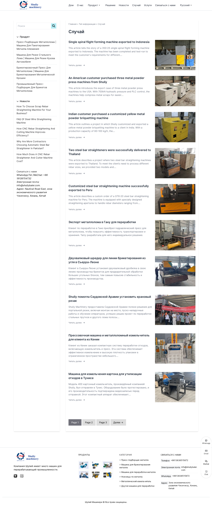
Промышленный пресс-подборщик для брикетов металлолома (32, 87)
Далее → (118, 422)
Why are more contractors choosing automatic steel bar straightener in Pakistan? (33, 145)
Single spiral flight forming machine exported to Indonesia (109, 42)
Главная (73, 24)
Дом (71, 5)
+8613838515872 (179, 460)
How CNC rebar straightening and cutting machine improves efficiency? (36, 132)
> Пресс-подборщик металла (134, 460)
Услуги (148, 5)
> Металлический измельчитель (135, 481)
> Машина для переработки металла (137, 472)
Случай (136, 5)
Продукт (93, 5)
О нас (80, 5)
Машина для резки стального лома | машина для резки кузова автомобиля (36, 58)
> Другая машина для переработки (136, 486)
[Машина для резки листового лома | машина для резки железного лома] (107, 465)
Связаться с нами (165, 5)
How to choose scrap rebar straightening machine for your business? (34, 110)
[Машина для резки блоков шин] (107, 475)
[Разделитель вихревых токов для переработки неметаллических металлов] (95, 475)
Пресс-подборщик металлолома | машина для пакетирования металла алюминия (36, 45)
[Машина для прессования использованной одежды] (83, 475)
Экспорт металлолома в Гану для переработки (102, 222)
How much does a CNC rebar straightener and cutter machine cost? (34, 158)
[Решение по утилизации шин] (95, 465)
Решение (110, 5)
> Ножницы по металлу (131, 476)
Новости (124, 5)
